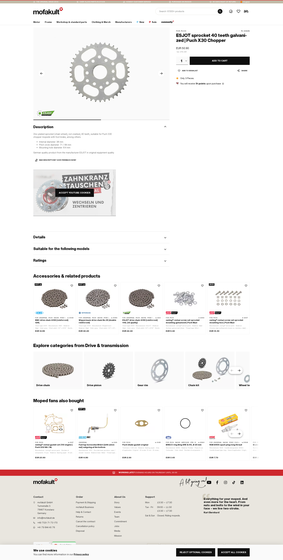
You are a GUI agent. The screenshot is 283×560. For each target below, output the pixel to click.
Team (116, 516)
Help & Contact (83, 512)
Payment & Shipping (86, 502)
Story (117, 502)
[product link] (54, 308)
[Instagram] (225, 482)
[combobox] (182, 60)
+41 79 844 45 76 (46, 527)
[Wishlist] (238, 11)
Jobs (116, 526)
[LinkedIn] (242, 482)
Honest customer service (138, 2)
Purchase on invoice (181, 2)
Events (117, 512)
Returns (79, 516)
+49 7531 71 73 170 (47, 522)
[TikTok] (234, 482)
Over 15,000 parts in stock (92, 2)
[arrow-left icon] (41, 73)
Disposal (80, 530)
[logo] (48, 10)
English (246, 2)
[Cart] (246, 11)
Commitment (120, 521)
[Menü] (50, 543)
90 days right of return (224, 2)
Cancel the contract (85, 521)
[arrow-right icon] (161, 73)
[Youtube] (209, 482)
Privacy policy (81, 554)
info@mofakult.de (46, 517)
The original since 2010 (47, 2)
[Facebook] (217, 482)
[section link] (167, 22)
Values (117, 507)
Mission (118, 535)
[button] (101, 127)
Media (117, 530)
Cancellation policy (85, 526)
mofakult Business (85, 507)
